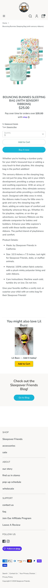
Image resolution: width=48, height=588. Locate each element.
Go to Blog (24, 397)
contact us (8, 505)
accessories (8, 445)
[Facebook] (3, 541)
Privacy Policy (7, 577)
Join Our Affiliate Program (16, 518)
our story (7, 468)
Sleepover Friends (11, 124)
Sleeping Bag (12, 127)
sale (4, 452)
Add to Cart (24, 363)
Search (5, 573)
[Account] (36, 15)
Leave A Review (11, 525)
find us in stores (11, 475)
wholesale (8, 488)
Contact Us (13, 573)
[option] (24, 61)
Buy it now (24, 149)
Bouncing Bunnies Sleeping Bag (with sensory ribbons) (23, 26)
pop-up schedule (11, 482)
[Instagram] (8, 541)
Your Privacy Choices (27, 573)
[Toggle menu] (3, 16)
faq (4, 511)
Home (4, 23)
